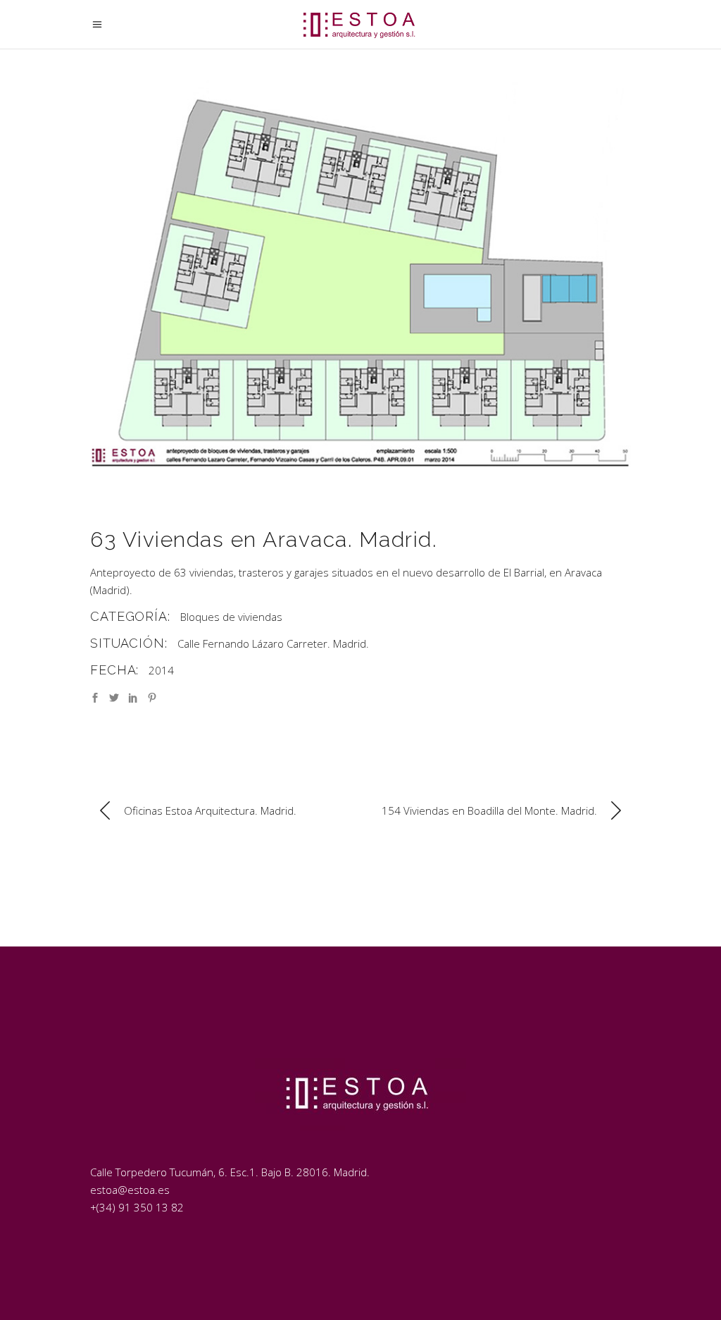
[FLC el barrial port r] (360, 280)
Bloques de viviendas (231, 617)
